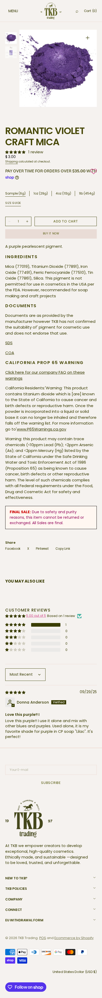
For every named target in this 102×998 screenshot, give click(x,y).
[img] (15, 692)
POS (42, 938)
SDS (9, 343)
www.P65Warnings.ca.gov (41, 429)
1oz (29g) (40, 193)
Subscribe (51, 782)
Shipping (11, 162)
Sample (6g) (15, 193)
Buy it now (51, 233)
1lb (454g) (87, 193)
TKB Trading (28, 938)
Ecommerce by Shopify (74, 938)
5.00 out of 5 (36, 615)
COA (9, 352)
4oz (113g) (63, 193)
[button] (8, 11)
